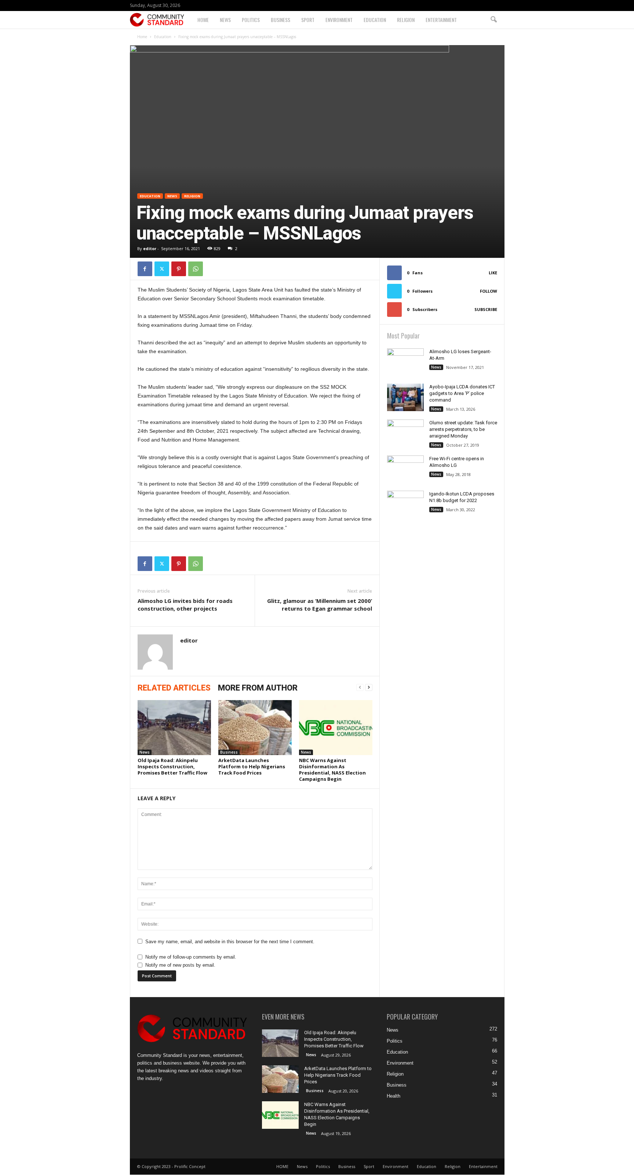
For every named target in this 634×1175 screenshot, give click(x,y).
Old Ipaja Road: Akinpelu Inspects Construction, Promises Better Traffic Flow (172, 766)
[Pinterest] (178, 268)
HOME (203, 19)
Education (375, 19)
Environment (339, 19)
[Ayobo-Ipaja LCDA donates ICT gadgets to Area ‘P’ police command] (405, 397)
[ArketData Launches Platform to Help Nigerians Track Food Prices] (255, 727)
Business (280, 19)
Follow (488, 291)
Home (142, 36)
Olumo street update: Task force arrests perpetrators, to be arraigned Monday (463, 429)
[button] (493, 20)
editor (149, 248)
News (225, 19)
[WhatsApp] (195, 268)
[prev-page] (360, 687)
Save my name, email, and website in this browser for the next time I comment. (229, 941)
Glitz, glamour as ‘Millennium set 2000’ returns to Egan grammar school (319, 604)
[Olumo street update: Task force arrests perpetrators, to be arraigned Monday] (405, 433)
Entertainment (441, 19)
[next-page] (368, 687)
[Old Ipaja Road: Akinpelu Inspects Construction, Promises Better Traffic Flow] (174, 727)
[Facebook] (145, 268)
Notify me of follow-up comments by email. (190, 957)
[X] (161, 268)
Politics (251, 19)
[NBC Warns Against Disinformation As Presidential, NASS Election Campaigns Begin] (335, 727)
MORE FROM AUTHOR (258, 687)
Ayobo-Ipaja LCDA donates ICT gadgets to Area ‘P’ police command (462, 393)
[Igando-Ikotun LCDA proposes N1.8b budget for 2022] (405, 504)
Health (393, 1096)
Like (493, 272)
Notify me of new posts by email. (180, 965)
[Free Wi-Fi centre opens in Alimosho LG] (405, 469)
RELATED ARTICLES (174, 687)
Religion (406, 19)
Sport (307, 19)
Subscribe (485, 309)
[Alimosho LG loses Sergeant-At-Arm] (405, 376)
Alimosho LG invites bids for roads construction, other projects (185, 604)
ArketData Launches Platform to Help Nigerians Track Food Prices (251, 766)
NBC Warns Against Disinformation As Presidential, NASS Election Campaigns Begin (332, 769)
